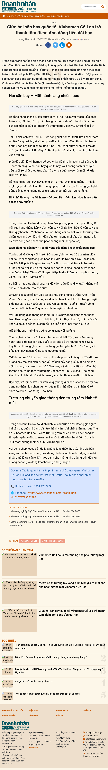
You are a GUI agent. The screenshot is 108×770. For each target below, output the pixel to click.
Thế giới (42, 16)
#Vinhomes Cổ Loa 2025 (53, 541)
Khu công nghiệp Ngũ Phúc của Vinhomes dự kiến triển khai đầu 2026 (45, 511)
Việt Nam (24, 16)
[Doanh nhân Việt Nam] (15, 725)
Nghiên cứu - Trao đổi (13, 16)
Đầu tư (67, 16)
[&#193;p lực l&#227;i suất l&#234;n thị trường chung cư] (7, 683)
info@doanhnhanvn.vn (96, 739)
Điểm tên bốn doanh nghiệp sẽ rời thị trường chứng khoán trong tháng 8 (51, 657)
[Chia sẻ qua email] (69, 45)
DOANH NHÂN (34, 16)
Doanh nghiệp (51, 16)
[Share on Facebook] (48, 45)
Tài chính (60, 16)
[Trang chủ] (3, 16)
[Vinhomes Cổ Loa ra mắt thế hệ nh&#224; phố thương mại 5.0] (19, 564)
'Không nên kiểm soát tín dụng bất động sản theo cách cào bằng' (47, 693)
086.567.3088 (92, 736)
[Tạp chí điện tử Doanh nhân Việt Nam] (19, 6)
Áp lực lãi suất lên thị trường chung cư (34, 681)
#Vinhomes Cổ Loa (29, 541)
